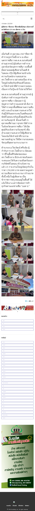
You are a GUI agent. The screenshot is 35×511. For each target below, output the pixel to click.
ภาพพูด (3, 400)
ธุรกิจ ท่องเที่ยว (4, 362)
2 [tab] (19, 9)
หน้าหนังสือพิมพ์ (4, 394)
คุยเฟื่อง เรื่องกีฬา (4, 371)
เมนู (3, 18)
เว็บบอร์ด (15, 505)
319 (28, 301)
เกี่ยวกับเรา (20, 505)
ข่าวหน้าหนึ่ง (3, 320)
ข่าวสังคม (3, 368)
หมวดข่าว (9, 505)
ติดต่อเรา (27, 505)
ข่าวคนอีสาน (3, 359)
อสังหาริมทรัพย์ (4, 329)
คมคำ (3, 403)
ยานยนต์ (3, 323)
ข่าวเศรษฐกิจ (4, 326)
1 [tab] (16, 9)
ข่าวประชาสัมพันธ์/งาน (4, 391)
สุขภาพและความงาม (4, 397)
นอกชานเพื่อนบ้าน (4, 365)
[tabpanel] (17, 4)
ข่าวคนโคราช (4, 356)
